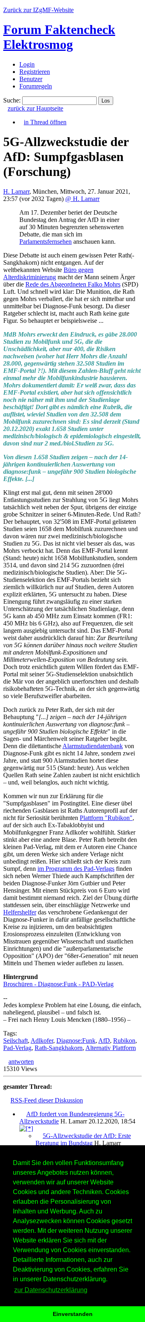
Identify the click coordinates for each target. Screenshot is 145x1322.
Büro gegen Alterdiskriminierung (48, 273)
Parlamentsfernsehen (45, 241)
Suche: (12, 100)
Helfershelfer (19, 912)
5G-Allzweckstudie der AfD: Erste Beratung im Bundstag (83, 1139)
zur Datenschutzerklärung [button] (50, 1289)
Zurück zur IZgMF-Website (38, 9)
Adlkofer (42, 1040)
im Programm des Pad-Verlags (75, 868)
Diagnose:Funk (75, 1040)
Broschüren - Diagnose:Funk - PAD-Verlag (58, 984)
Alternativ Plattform (110, 1047)
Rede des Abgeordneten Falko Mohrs (72, 284)
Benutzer (30, 78)
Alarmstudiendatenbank (92, 746)
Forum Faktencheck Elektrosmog (59, 37)
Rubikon (124, 1040)
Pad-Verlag (17, 1047)
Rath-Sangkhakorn (59, 1047)
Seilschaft (15, 1040)
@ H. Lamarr (82, 198)
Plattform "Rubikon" (106, 817)
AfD (104, 1040)
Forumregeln (35, 86)
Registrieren (34, 71)
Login (27, 64)
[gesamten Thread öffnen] (26, 1128)
